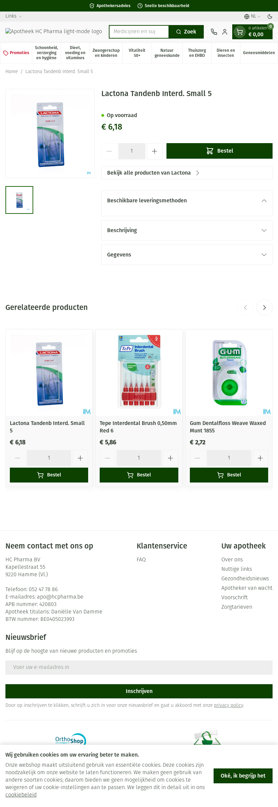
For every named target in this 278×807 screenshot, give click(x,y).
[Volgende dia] (264, 307)
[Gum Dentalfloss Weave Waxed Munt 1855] (229, 373)
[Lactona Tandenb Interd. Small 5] (49, 373)
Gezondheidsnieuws (245, 579)
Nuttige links (236, 569)
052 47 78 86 (43, 589)
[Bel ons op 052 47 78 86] (214, 31)
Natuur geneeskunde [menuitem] (168, 53)
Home (11, 71)
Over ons (232, 560)
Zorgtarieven (236, 607)
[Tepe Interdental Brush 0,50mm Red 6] (139, 373)
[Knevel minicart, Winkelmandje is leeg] (240, 32)
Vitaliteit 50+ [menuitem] (140, 53)
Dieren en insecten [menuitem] (228, 53)
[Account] (224, 31)
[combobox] (139, 32)
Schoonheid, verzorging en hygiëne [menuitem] (48, 52)
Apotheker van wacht (247, 588)
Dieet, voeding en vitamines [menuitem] (77, 52)
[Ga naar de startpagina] (53, 32)
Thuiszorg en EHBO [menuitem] (199, 53)
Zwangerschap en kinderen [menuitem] (107, 53)
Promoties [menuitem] (19, 52)
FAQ (141, 560)
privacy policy (228, 705)
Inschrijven (139, 691)
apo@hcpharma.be (60, 597)
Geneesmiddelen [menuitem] (260, 54)
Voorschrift (234, 598)
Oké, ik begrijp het (243, 775)
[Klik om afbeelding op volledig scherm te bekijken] (50, 133)
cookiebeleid (21, 795)
